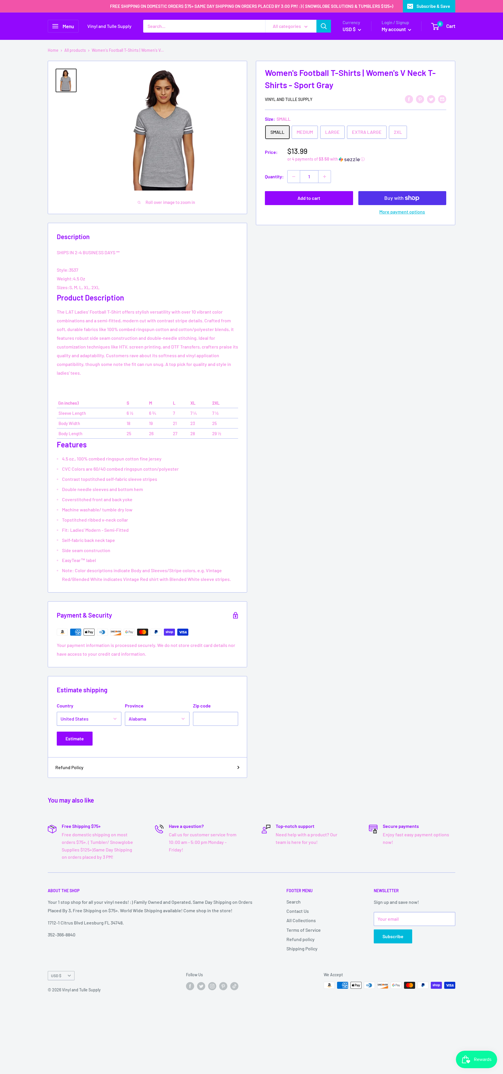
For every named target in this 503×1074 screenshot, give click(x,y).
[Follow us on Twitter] (201, 986)
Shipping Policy (302, 948)
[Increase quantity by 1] (324, 176)
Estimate (74, 738)
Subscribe (392, 936)
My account (394, 29)
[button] (366, 159)
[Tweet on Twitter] (431, 98)
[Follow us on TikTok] (234, 986)
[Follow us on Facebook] (190, 986)
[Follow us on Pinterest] (223, 986)
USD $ (56, 975)
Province (134, 705)
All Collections (301, 920)
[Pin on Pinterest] (420, 98)
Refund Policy (69, 767)
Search (293, 901)
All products (75, 50)
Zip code (202, 705)
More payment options (402, 211)
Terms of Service (303, 930)
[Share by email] (442, 98)
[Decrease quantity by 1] (294, 176)
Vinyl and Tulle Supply (288, 99)
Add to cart (308, 198)
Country (65, 705)
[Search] (323, 26)
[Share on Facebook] (409, 98)
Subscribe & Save (433, 6)
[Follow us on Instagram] (212, 986)
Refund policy (300, 939)
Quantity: (274, 176)
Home (53, 50)
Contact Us (297, 911)
